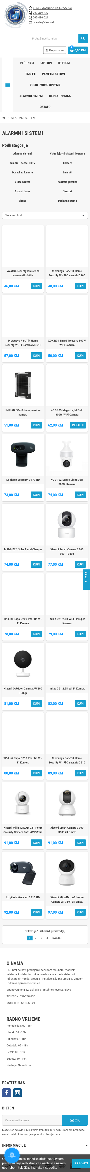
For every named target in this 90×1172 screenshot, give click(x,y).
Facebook (6, 1092)
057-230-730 (40, 12)
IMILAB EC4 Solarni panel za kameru (22, 412)
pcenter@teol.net (43, 22)
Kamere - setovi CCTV (22, 163)
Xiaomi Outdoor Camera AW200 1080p (23, 691)
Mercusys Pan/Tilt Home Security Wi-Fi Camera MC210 (23, 343)
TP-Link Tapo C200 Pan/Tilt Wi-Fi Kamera (22, 621)
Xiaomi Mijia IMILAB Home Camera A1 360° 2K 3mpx (66, 899)
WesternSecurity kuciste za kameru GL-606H (23, 273)
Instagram (17, 1092)
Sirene (22, 200)
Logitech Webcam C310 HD (23, 897)
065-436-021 (40, 17)
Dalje (58, 938)
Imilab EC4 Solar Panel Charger (23, 549)
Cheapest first (13, 215)
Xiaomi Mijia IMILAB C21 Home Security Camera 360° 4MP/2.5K (23, 830)
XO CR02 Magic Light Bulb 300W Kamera (67, 482)
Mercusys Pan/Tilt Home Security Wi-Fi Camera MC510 (67, 760)
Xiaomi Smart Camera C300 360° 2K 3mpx (67, 830)
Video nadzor (22, 182)
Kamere (67, 163)
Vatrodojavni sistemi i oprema (67, 153)
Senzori (67, 191)
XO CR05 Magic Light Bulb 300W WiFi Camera (67, 412)
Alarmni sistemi (22, 153)
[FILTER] (86, 586)
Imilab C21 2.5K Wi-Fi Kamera (67, 688)
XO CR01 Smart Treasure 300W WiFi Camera (67, 343)
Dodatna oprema (67, 200)
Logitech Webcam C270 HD (23, 479)
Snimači (67, 172)
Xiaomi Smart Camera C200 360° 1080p (67, 551)
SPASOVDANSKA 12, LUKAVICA (52, 7)
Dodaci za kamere (22, 172)
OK (77, 1120)
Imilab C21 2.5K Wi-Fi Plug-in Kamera (67, 621)
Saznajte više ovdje (43, 1167)
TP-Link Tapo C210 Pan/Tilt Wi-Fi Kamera (22, 760)
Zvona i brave (22, 191)
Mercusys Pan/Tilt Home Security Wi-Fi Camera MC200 (67, 273)
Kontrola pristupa (67, 182)
